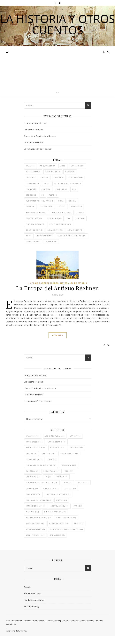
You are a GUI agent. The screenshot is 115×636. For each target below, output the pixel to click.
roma (29, 236)
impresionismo (34, 218)
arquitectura (47, 166)
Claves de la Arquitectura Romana (40, 136)
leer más (57, 335)
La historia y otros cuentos (57, 24)
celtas (45, 177)
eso (74, 189)
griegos (30, 207)
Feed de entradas (32, 593)
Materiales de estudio (73, 283)
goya (61, 201)
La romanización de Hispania (37, 148)
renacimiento (75, 230)
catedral (31, 177)
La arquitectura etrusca (35, 123)
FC (43, 195)
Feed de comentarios (34, 599)
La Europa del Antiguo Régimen (57, 288)
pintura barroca (35, 224)
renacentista (55, 230)
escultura (61, 189)
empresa (46, 189)
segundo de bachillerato (72, 236)
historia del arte (62, 212)
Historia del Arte (39, 620)
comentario (32, 183)
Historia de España (77, 620)
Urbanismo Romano (33, 129)
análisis (30, 166)
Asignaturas (11, 624)
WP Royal (22, 631)
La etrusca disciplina (33, 142)
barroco (70, 172)
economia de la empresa (67, 183)
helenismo (76, 207)
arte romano (33, 172)
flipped (53, 195)
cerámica (59, 177)
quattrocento (34, 230)
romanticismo (44, 236)
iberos (80, 212)
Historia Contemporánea (43, 283)
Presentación (16, 620)
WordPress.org (31, 606)
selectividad (33, 242)
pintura (80, 218)
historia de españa (36, 212)
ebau (46, 183)
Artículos (27, 620)
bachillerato (52, 172)
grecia (72, 201)
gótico (61, 207)
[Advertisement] (57, 67)
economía (31, 189)
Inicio (8, 620)
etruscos (31, 195)
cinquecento (76, 177)
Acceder (28, 587)
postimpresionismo (60, 224)
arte (62, 166)
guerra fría (46, 207)
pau (69, 218)
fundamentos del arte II (39, 201)
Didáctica (99, 620)
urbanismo (51, 242)
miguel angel (54, 218)
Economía (90, 620)
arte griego (77, 166)
